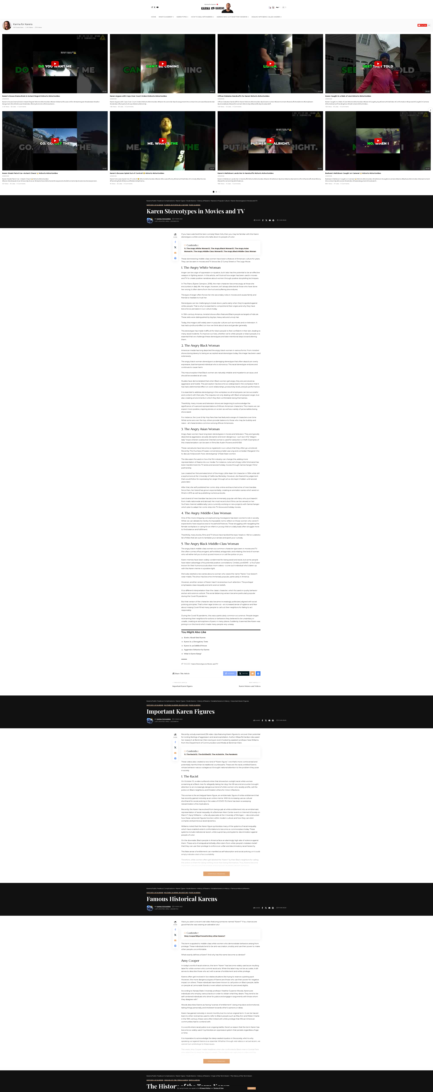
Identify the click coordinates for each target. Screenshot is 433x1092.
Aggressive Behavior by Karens (196, 649)
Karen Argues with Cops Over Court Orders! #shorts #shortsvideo (138, 96)
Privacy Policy (205, 1088)
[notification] (270, 7)
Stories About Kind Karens (194, 637)
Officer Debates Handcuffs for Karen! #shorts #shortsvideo (243, 96)
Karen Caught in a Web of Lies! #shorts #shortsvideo (348, 96)
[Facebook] (152, 7)
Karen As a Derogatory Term (196, 641)
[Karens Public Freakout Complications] (216, 7)
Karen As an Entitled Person (195, 646)
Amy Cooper (190, 936)
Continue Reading (216, 874)
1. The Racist (190, 754)
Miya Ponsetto (202, 936)
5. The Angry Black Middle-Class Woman (239, 251)
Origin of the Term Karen (176, 1080)
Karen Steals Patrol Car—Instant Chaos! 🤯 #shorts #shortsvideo (30, 173)
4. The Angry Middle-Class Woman (206, 251)
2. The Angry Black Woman (220, 248)
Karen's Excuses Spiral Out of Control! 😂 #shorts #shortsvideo (137, 173)
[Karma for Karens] (6, 25)
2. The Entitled (202, 754)
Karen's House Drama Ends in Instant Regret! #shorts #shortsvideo (31, 96)
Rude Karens (194, 205)
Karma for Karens (22, 24)
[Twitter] (154, 7)
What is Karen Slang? (192, 654)
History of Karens (155, 205)
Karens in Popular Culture (176, 205)
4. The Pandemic (230, 754)
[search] (273, 7)
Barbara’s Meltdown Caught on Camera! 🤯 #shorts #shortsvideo (353, 173)
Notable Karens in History (176, 705)
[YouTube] (157, 7)
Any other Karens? (217, 936)
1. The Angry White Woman (196, 248)
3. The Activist (216, 754)
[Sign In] (148, 7)
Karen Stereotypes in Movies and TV (205, 664)
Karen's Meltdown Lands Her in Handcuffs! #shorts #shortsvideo (246, 173)
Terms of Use (218, 1088)
